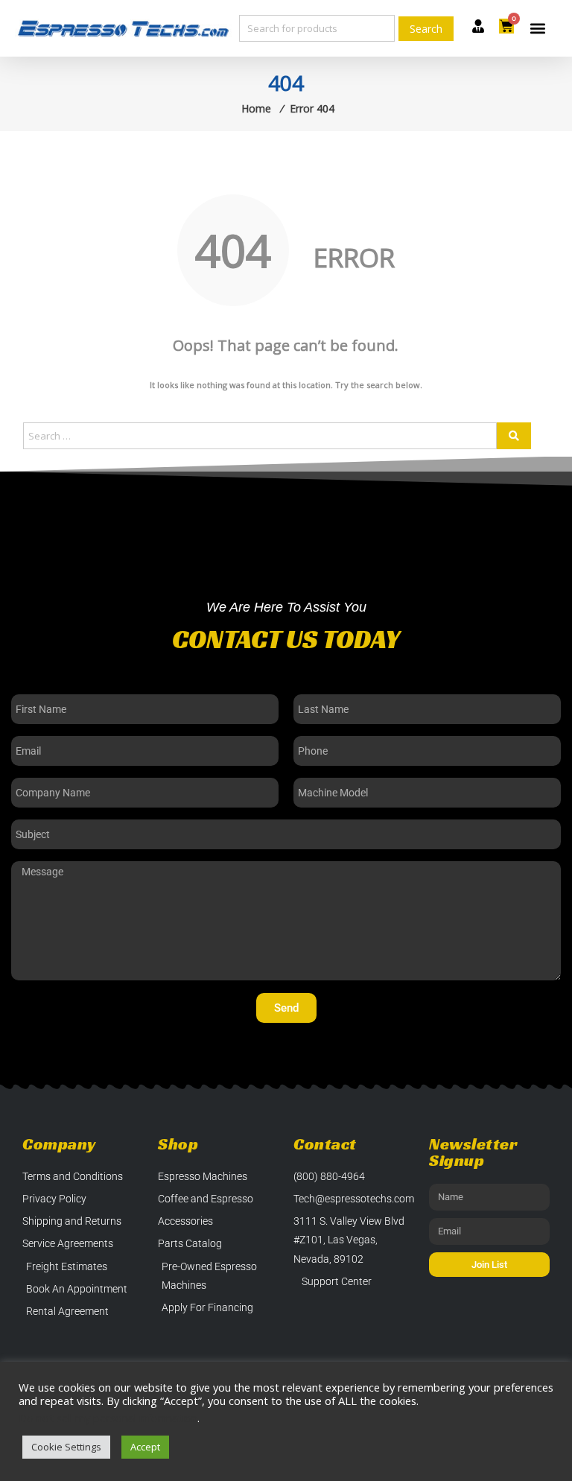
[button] (538, 28)
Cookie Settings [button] (66, 1446)
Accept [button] (145, 1446)
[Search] (514, 435)
